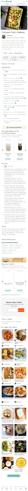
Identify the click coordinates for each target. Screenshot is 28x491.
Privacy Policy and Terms (20, 486)
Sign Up (21, 310)
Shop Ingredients (20, 3)
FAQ (11, 486)
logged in (13, 321)
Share (5, 53)
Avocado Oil (10, 84)
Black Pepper (11, 78)
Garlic (10, 101)
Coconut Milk (12, 112)
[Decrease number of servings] (11, 64)
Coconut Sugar (11, 114)
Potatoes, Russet (9, 80)
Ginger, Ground (12, 105)
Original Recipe (19, 53)
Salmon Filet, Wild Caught (14, 70)
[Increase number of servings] (14, 64)
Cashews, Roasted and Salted (12, 121)
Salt (8, 74)
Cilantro (5, 118)
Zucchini (6, 92)
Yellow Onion (8, 88)
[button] (25, 150)
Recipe (7, 3)
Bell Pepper (7, 97)
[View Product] (5, 76)
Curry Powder (10, 103)
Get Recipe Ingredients (14, 127)
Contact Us (5, 486)
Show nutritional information (10, 242)
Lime (5, 109)
